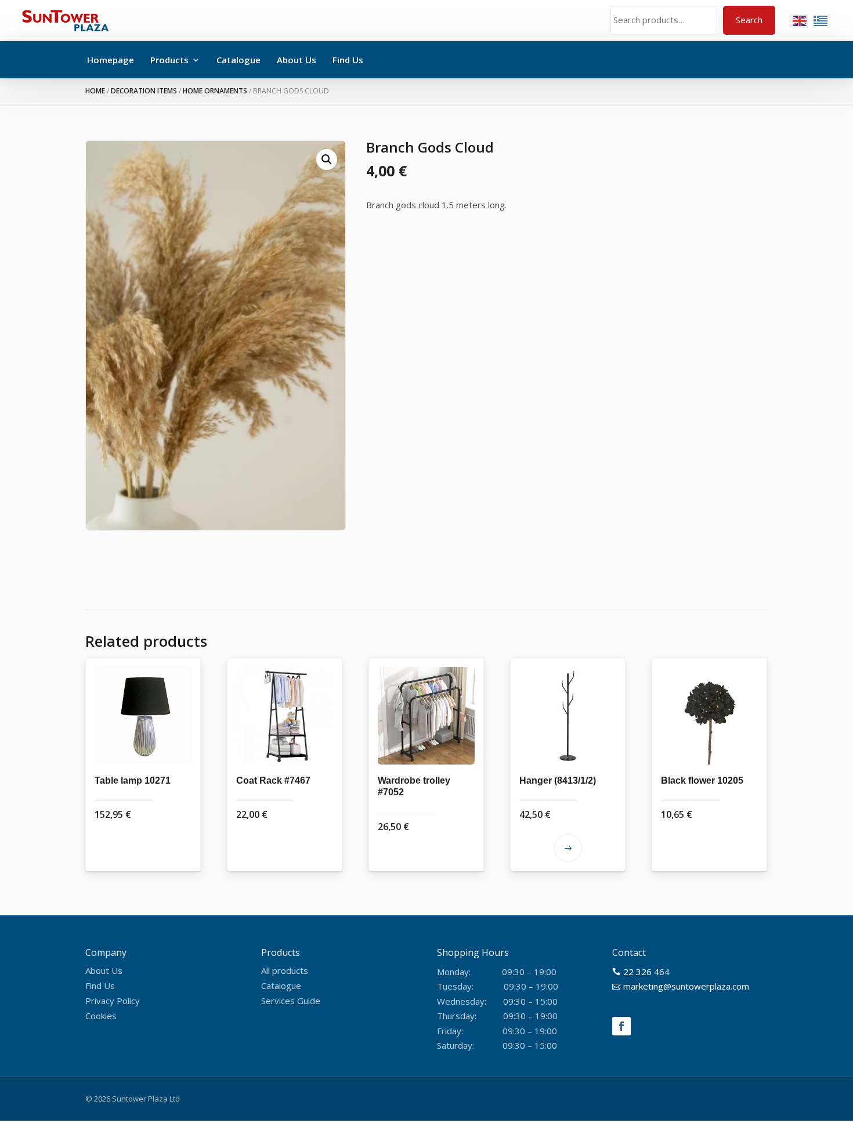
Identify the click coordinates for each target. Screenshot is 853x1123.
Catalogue (238, 60)
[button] (326, 159)
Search (749, 20)
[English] (800, 20)
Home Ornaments (215, 91)
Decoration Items (144, 91)
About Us (296, 60)
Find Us (347, 60)
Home (95, 91)
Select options (568, 848)
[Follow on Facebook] (621, 1026)
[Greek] (821, 20)
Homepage (110, 60)
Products (169, 60)
